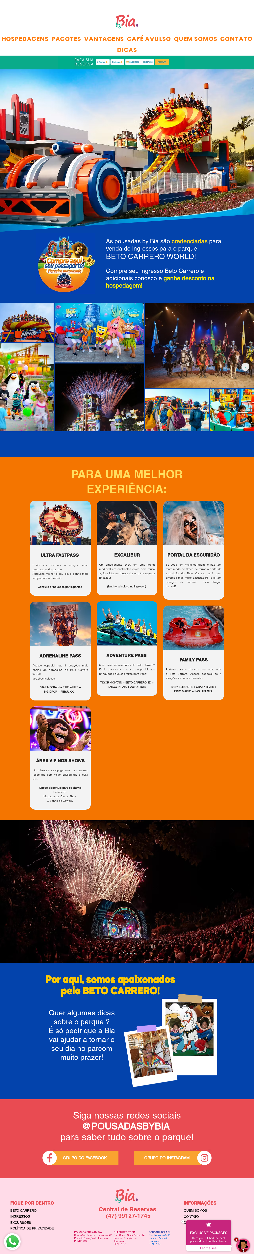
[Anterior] (21, 891)
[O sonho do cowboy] (126, 953)
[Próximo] (232, 891)
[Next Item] (245, 367)
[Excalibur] (119, 953)
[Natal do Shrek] (123, 953)
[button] (66, 38)
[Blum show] (134, 953)
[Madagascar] (131, 953)
